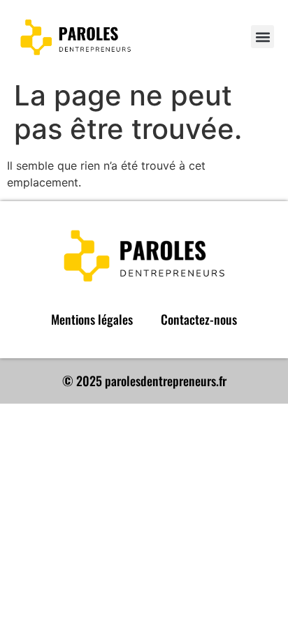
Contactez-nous (199, 319)
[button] (262, 36)
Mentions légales (92, 319)
